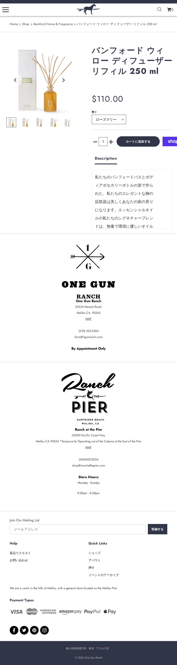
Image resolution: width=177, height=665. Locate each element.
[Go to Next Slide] (63, 80)
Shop (25, 24)
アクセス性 (102, 648)
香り (94, 112)
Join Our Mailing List (24, 520)
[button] (170, 9)
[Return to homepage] (88, 13)
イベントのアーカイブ (103, 575)
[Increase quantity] (110, 141)
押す (91, 567)
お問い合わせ (19, 560)
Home (14, 24)
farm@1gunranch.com (89, 337)
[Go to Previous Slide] (15, 80)
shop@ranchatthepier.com (88, 465)
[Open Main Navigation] (5, 9)
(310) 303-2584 (89, 331)
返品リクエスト (20, 553)
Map (88, 319)
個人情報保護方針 (76, 648)
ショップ (94, 553)
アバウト (94, 560)
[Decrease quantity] (95, 141)
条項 (91, 648)
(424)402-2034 (88, 459)
